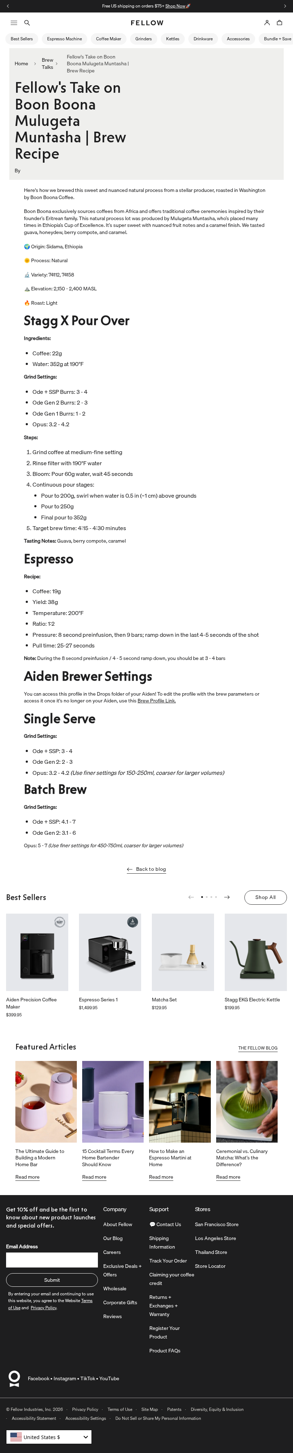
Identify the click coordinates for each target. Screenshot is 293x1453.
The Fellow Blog (258, 1048)
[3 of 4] (211, 897)
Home (21, 63)
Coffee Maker (108, 38)
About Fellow (117, 1224)
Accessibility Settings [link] (85, 1418)
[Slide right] (285, 6)
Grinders (143, 38)
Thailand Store (211, 1252)
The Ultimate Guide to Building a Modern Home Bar (39, 1157)
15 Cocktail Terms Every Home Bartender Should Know (108, 1157)
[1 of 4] (202, 897)
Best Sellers (22, 38)
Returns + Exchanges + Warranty (163, 1305)
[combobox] (49, 1437)
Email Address (22, 1246)
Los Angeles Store (215, 1238)
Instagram (65, 1378)
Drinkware (203, 38)
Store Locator (210, 1266)
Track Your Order (168, 1261)
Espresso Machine (64, 38)
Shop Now (175, 5)
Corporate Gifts (120, 1302)
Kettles (172, 38)
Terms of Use (120, 1409)
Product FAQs (164, 1351)
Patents (174, 1409)
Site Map (149, 1409)
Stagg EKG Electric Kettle (252, 1000)
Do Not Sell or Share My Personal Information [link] (158, 1418)
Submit (52, 1280)
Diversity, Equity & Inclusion (217, 1409)
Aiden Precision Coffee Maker (31, 1003)
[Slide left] (8, 6)
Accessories (238, 38)
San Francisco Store (217, 1224)
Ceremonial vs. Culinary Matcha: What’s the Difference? (242, 1157)
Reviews (112, 1316)
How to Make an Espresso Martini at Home (170, 1157)
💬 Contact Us (165, 1224)
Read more (27, 1177)
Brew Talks (47, 64)
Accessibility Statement (34, 1418)
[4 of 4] (216, 897)
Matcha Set (164, 1000)
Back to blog (151, 869)
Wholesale (114, 1288)
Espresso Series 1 (98, 1000)
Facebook (38, 1378)
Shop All (265, 897)
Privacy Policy (85, 1409)
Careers (112, 1252)
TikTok (87, 1378)
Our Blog (113, 1238)
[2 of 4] (207, 897)
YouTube (109, 1378)
